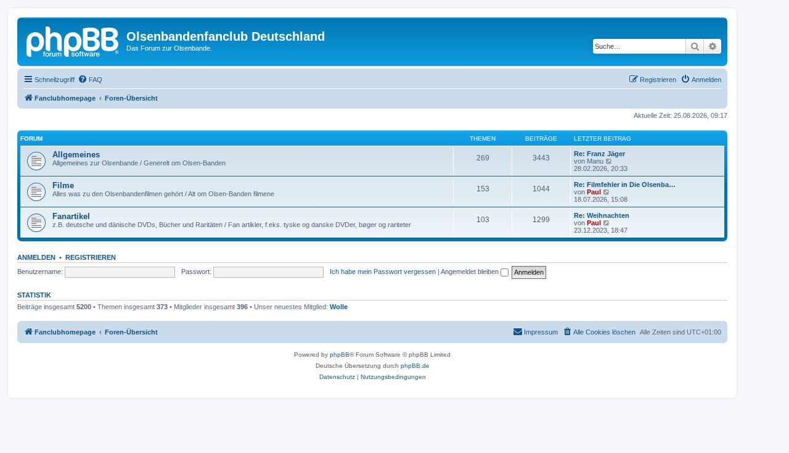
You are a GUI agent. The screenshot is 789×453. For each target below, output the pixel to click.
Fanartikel (71, 216)
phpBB (340, 354)
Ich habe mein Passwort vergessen (383, 271)
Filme (63, 185)
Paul (594, 192)
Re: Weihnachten (601, 215)
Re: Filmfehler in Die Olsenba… (625, 184)
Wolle (339, 306)
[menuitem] (90, 79)
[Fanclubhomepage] (73, 40)
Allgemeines (76, 154)
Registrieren (90, 257)
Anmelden (36, 257)
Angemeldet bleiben (471, 271)
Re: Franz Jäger (599, 153)
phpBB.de (415, 365)
